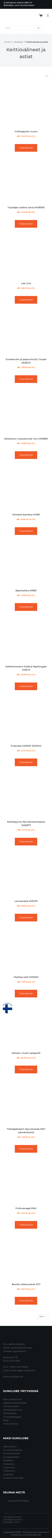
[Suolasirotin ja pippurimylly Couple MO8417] (26, 331)
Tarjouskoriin (26, 148)
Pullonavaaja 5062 (26, 1208)
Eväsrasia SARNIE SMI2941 (26, 745)
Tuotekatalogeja (12, 1417)
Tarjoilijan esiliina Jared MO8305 (26, 207)
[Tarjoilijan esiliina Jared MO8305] (26, 179)
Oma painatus (10, 1424)
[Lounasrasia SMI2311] (26, 873)
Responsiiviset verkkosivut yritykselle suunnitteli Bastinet (30, 1533)
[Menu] (48, 15)
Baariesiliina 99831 (26, 590)
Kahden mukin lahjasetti (26, 1053)
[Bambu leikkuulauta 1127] (26, 1256)
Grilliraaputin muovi (26, 131)
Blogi (6, 1420)
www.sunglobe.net (13, 1376)
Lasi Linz (26, 283)
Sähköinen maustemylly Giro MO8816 (26, 438)
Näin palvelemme (12, 1399)
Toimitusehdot (11, 1406)
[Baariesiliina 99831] (26, 563)
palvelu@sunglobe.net (22, 1370)
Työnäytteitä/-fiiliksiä (18, 1501)
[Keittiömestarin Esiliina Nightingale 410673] (26, 639)
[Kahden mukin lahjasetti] (26, 1025)
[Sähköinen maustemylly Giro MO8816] (26, 411)
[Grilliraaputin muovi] (26, 104)
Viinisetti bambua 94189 (26, 514)
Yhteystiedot (10, 1413)
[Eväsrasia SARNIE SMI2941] (26, 718)
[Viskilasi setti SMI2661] (26, 949)
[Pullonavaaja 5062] (26, 1180)
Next (41, 1317)
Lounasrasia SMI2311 (26, 901)
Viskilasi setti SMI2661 (26, 977)
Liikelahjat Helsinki (12, 1517)
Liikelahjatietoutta (12, 1410)
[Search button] (38, 28)
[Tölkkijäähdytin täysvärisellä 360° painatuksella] (26, 1101)
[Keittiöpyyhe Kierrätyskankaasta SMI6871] (26, 794)
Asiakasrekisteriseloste (15, 1403)
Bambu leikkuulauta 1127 (26, 1284)
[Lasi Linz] (26, 255)
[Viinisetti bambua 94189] (26, 487)
